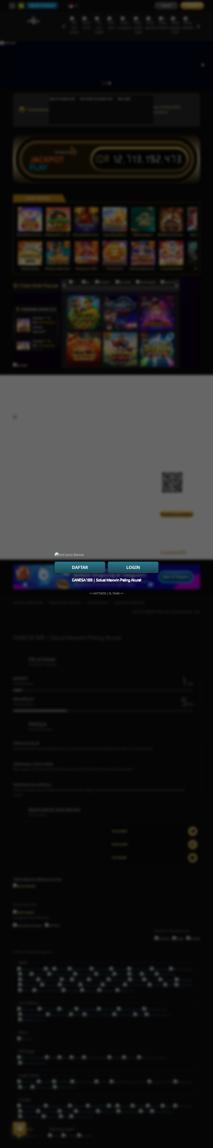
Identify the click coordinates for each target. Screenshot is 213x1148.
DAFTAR (80, 567)
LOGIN (133, 567)
